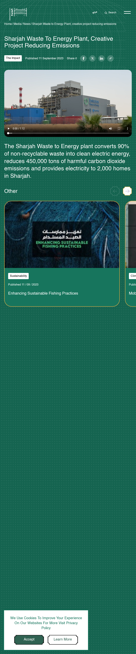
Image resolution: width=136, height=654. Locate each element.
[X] (92, 58)
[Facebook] (83, 58)
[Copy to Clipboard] (110, 58)
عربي (94, 12)
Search (112, 12)
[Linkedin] (101, 58)
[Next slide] (127, 191)
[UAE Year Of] (18, 15)
